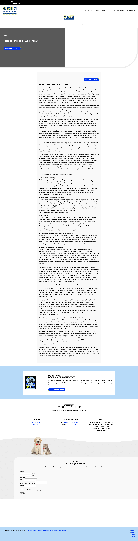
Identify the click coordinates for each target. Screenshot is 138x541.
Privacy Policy (32, 530)
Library (111, 10)
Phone (22, 479)
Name (22, 471)
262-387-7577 (6, 3)
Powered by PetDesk (61, 530)
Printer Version (91, 79)
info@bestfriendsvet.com (18, 3)
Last (33, 475)
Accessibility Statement (45, 530)
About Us (90, 10)
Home (84, 10)
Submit (22, 493)
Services (97, 10)
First (33, 473)
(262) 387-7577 (71, 424)
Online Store (130, 2)
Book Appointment (130, 10)
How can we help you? (27, 483)
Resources (104, 10)
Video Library (119, 10)
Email (22, 477)
